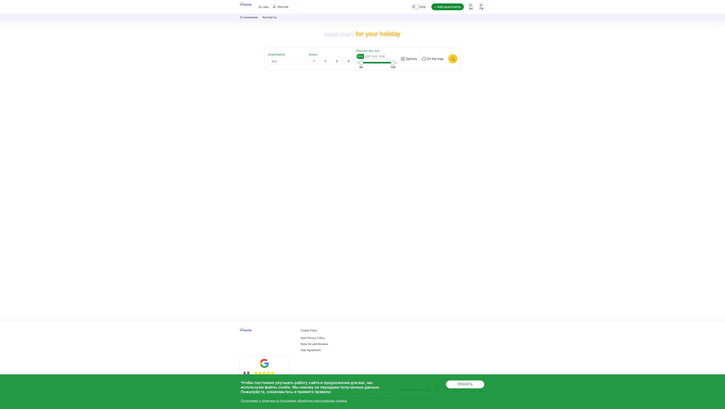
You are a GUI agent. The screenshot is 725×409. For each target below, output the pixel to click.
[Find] (452, 58)
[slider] (361, 62)
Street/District (276, 54)
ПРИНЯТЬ (465, 384)
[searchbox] (290, 61)
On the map (435, 59)
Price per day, (368, 50)
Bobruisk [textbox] (283, 6)
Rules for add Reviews (314, 344)
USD (367, 56)
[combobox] (286, 6)
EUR (374, 56)
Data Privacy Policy (313, 338)
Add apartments (447, 7)
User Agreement (311, 350)
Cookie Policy (309, 330)
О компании (249, 17)
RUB (382, 56)
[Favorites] (481, 6)
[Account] (471, 6)
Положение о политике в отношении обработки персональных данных (294, 401)
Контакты (270, 17)
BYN (360, 56)
